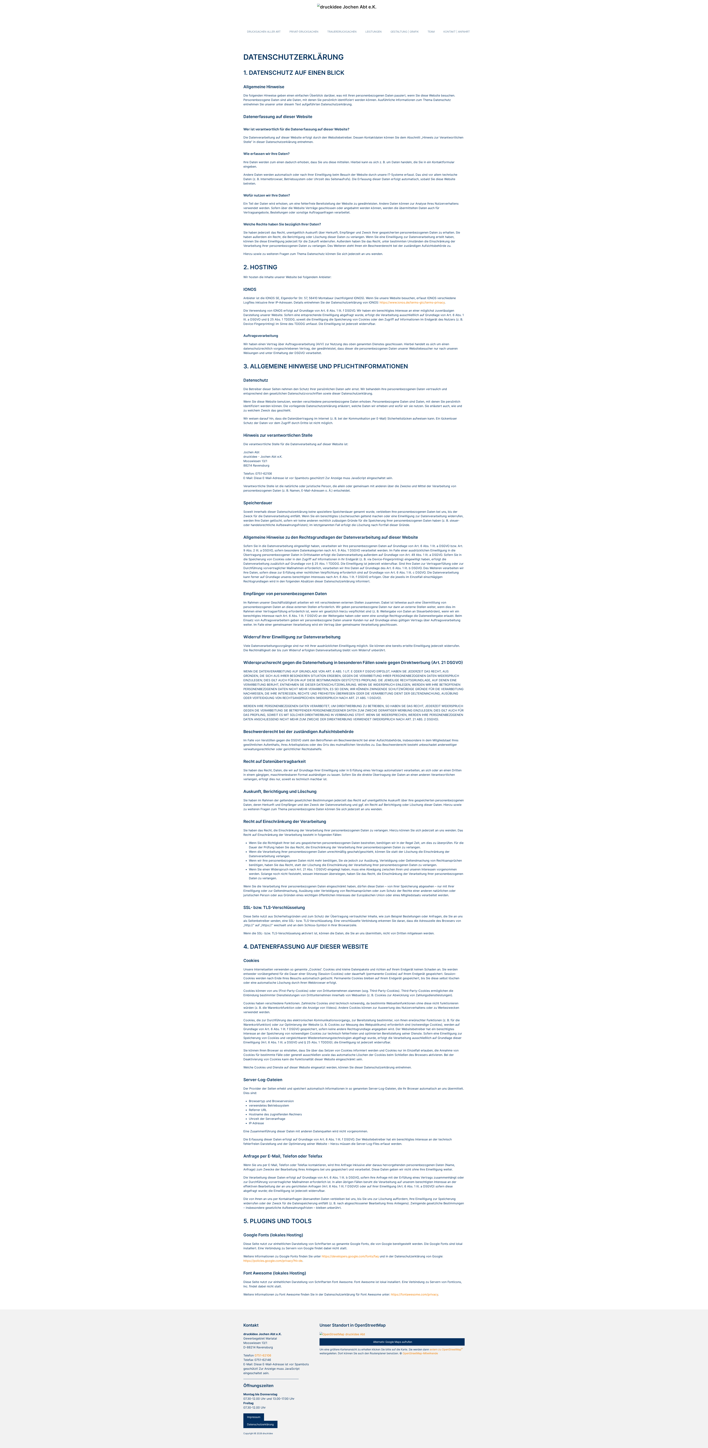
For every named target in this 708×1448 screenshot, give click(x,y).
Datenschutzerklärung (260, 1424)
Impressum (253, 1417)
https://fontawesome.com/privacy (414, 1294)
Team (431, 31)
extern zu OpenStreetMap (446, 1349)
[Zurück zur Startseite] (354, 12)
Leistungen (373, 31)
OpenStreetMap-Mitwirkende (420, 1353)
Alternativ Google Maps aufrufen (392, 1341)
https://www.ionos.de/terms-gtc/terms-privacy (412, 302)
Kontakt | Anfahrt (456, 31)
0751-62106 (263, 1355)
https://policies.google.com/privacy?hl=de (272, 1261)
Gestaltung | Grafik (405, 31)
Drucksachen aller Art (264, 31)
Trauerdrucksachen (342, 31)
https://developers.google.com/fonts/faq (350, 1256)
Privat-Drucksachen (303, 31)
